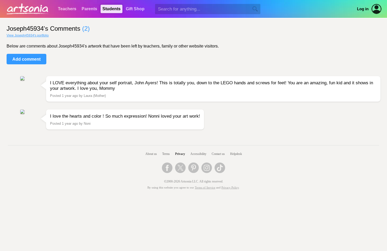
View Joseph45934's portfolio (28, 35)
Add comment (26, 59)
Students (111, 9)
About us (151, 154)
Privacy (180, 154)
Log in (363, 9)
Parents (89, 9)
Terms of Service (205, 187)
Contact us (218, 154)
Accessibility (198, 154)
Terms (166, 154)
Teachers (67, 9)
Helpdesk (236, 154)
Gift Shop (135, 9)
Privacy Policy (230, 187)
